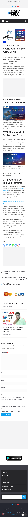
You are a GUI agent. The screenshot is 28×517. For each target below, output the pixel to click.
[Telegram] (15, 245)
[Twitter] (7, 245)
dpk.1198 (14, 55)
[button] (24, 514)
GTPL (4, 42)
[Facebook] (4, 245)
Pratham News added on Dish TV (14, 4)
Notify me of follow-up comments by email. (13, 406)
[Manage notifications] (3, 514)
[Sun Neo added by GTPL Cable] (14, 288)
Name (3, 373)
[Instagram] (18, 245)
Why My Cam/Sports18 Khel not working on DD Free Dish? (13, 278)
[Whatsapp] (13, 245)
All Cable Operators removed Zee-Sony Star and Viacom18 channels (13, 329)
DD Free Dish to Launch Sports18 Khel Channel (14, 272)
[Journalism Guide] (3, 21)
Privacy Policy (6, 482)
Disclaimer (5, 479)
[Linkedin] (10, 245)
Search (24, 497)
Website (3, 387)
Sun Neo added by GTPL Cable (13, 303)
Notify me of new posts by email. (10, 411)
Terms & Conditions (7, 486)
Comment (4, 352)
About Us (4, 472)
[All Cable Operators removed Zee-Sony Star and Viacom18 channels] (14, 313)
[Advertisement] (14, 87)
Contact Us (5, 476)
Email (3, 380)
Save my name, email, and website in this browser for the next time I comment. (12, 398)
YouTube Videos (6, 489)
